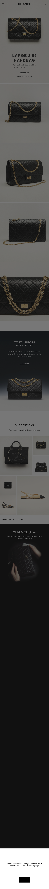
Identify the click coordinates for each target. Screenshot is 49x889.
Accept (24, 879)
